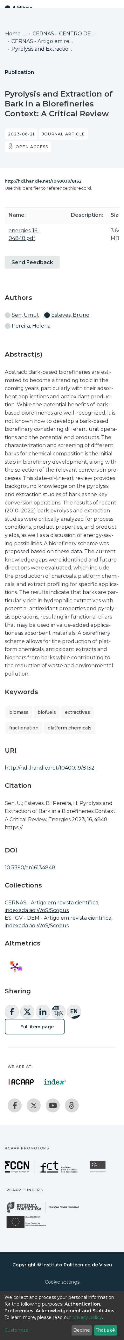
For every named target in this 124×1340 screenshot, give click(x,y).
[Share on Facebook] (12, 1012)
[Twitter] (34, 1105)
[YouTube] (53, 1105)
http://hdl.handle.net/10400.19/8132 (43, 181)
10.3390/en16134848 (30, 868)
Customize (16, 1330)
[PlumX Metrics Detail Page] (15, 967)
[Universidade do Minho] (98, 1172)
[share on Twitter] (27, 1012)
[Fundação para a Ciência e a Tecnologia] (42, 1172)
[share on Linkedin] (43, 1012)
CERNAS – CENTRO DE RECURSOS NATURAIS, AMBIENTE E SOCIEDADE (64, 34)
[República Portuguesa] (46, 1212)
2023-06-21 (21, 134)
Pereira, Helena (31, 326)
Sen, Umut (25, 315)
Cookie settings (62, 1282)
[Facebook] (15, 1105)
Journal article (63, 134)
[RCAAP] (72, 1105)
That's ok (105, 1330)
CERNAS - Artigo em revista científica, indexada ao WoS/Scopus (43, 41)
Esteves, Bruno (70, 315)
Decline (81, 1330)
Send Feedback (32, 262)
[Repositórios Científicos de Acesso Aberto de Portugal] (21, 1082)
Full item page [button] (36, 1027)
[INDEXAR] (55, 1082)
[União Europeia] (29, 1228)
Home (13, 34)
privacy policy (87, 1317)
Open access (32, 146)
